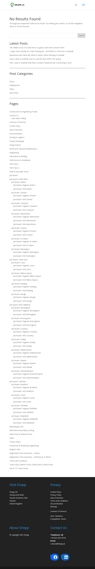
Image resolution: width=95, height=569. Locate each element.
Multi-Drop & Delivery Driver (21, 434)
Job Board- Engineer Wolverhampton (28, 374)
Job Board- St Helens (19, 238)
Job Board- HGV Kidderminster (25, 356)
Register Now (15, 449)
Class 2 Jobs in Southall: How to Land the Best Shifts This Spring (35, 59)
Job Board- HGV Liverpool (23, 210)
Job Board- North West (19, 179)
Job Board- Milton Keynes (21, 273)
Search (81, 35)
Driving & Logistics (17, 137)
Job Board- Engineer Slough (24, 297)
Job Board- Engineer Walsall (24, 363)
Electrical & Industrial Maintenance (23, 149)
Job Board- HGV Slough (22, 301)
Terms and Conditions (18, 461)
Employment (15, 85)
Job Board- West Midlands (20, 305)
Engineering (14, 152)
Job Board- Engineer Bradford (25, 387)
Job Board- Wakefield (19, 416)
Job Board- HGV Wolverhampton (26, 378)
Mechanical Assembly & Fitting (22, 430)
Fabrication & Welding (18, 156)
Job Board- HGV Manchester (24, 220)
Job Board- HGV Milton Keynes (25, 280)
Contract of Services (18, 122)
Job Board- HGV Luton (22, 269)
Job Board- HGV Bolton (22, 189)
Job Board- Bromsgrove (21, 318)
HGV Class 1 (14, 164)
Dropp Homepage (17, 141)
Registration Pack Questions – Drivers (25, 453)
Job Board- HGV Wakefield (23, 423)
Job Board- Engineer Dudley (24, 342)
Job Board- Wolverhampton (22, 371)
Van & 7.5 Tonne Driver (19, 468)
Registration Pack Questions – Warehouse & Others (31, 457)
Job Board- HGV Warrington (24, 256)
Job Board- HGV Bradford (23, 391)
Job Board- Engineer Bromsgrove (26, 321)
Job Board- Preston (19, 228)
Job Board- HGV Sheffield (23, 412)
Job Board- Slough (18, 294)
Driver (12, 81)
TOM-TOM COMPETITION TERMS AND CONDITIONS (31, 464)
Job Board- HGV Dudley (22, 346)
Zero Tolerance (56, 516)
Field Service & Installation (20, 160)
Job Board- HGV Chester (23, 199)
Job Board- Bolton (18, 182)
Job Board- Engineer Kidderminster (27, 353)
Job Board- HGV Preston (23, 235)
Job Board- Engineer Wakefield (25, 419)
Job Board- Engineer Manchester (26, 217)
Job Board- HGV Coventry (23, 335)
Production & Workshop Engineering (24, 445)
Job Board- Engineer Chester (24, 195)
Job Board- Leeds (18, 395)
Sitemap (53, 506)
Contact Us (14, 115)
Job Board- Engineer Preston (24, 231)
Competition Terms (58, 519)
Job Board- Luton (18, 262)
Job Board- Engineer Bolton (24, 185)
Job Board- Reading (19, 284)
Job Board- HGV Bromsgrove (24, 325)
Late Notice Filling (18, 118)
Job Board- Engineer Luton (24, 265)
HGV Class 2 (14, 168)
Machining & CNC (17, 426)
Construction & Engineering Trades (23, 111)
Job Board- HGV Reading (23, 290)
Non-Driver (14, 93)
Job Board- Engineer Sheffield (25, 408)
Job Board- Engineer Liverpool (25, 206)
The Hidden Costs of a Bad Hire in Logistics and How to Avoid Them (37, 47)
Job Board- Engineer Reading (24, 286)
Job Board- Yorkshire (18, 381)
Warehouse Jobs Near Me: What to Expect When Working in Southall (37, 55)
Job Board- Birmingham (20, 308)
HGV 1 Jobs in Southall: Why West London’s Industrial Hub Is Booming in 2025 (40, 63)
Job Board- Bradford (19, 384)
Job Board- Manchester (20, 214)
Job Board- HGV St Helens (23, 245)
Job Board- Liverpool (19, 203)
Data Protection (16, 130)
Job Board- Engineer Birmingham (26, 310)
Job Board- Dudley (18, 339)
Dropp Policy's (15, 145)
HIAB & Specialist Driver (19, 171)
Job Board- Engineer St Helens (25, 241)
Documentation (16, 133)
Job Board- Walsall (18, 360)
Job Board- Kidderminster (21, 350)
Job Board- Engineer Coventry (25, 332)
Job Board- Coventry (19, 329)
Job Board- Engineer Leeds (24, 398)
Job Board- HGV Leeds (22, 402)
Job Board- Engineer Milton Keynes (27, 276)
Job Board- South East (18, 259)
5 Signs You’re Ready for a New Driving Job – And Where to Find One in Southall (41, 51)
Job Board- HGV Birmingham (24, 314)
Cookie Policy (15, 126)
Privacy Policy (15, 442)
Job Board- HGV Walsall (22, 367)
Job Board (14, 175)
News (12, 89)
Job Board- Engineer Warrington (26, 252)
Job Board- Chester (19, 192)
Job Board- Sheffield (19, 405)
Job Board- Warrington (20, 249)
